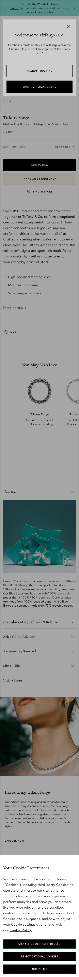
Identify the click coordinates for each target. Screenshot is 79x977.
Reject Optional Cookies (39, 956)
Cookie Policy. (21, 930)
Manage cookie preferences (39, 944)
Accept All (40, 969)
